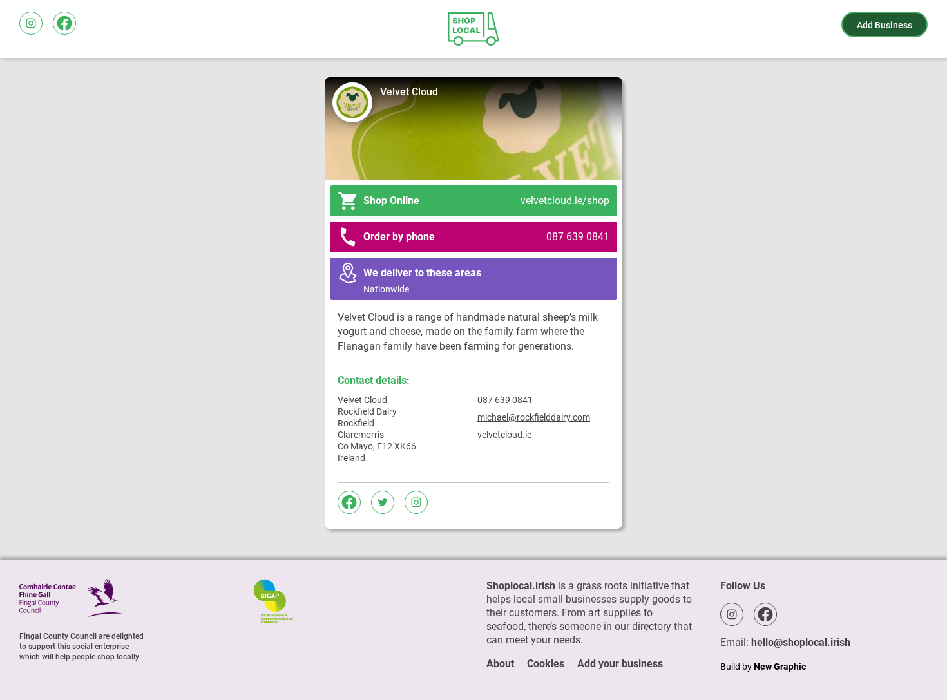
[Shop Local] (473, 29)
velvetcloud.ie (504, 435)
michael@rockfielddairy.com (533, 417)
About (500, 663)
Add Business (884, 25)
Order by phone (486, 237)
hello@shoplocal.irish (800, 642)
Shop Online (486, 200)
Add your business (620, 663)
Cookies (545, 663)
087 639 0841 (505, 400)
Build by (763, 666)
